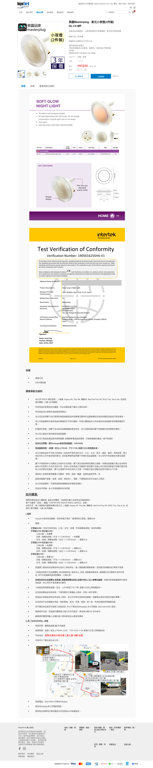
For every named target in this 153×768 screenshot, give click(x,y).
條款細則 (70, 12)
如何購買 (50, 12)
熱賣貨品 (112, 744)
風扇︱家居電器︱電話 (115, 728)
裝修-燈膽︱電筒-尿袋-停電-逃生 (100, 729)
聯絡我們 (60, 12)
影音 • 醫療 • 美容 (100, 745)
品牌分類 (127, 744)
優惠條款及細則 (46, 86)
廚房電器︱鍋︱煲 (130, 728)
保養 (32, 86)
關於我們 (29, 12)
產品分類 (39, 12)
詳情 (23, 86)
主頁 (20, 12)
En (130, 12)
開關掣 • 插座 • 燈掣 (84, 728)
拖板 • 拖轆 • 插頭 (70, 728)
